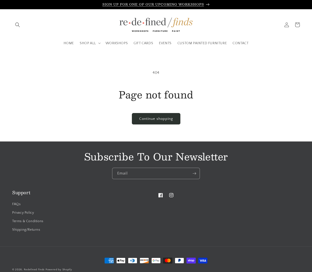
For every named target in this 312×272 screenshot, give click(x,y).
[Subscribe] (194, 173)
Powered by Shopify (59, 269)
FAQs (16, 204)
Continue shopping (156, 119)
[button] (17, 24)
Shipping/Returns (26, 230)
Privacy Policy (23, 213)
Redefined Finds (34, 269)
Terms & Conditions (27, 221)
